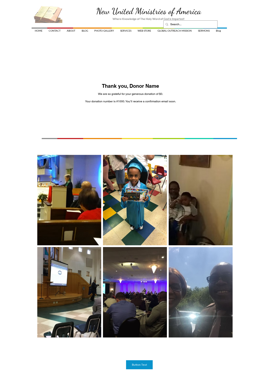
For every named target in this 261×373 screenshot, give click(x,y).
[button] (69, 200)
